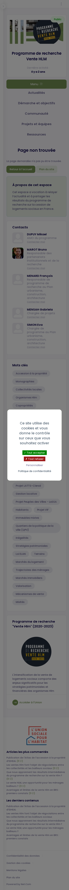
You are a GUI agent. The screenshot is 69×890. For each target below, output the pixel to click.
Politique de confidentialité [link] (34, 471)
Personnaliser (34, 465)
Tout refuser (35, 459)
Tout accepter (35, 452)
